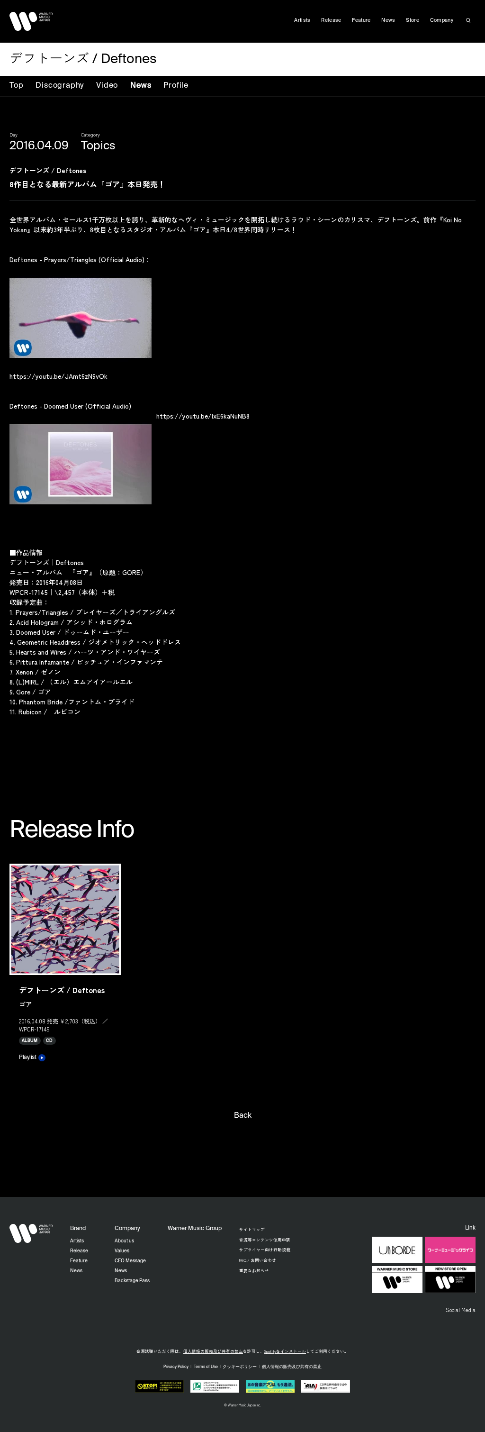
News (140, 86)
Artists (302, 20)
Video (107, 86)
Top (16, 86)
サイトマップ (252, 1229)
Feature (361, 20)
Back (242, 1116)
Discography (60, 86)
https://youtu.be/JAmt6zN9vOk (58, 376)
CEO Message (130, 1261)
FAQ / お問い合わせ (257, 1260)
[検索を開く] (468, 20)
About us (124, 1241)
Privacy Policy (176, 1367)
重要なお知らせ (254, 1270)
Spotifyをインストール (285, 1351)
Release (331, 20)
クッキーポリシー (240, 1367)
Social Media (461, 1309)
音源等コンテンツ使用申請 (264, 1239)
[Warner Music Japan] (31, 1233)
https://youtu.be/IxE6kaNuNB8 (203, 415)
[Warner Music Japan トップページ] (31, 21)
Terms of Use (206, 1367)
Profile (176, 86)
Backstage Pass (132, 1280)
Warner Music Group (195, 1228)
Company (441, 20)
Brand (78, 1228)
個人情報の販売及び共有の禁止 (213, 1351)
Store (412, 20)
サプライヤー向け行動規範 (264, 1249)
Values (122, 1251)
